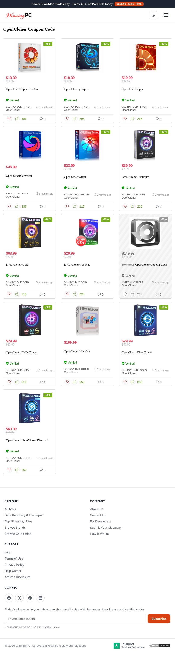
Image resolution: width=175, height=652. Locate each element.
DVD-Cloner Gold (17, 264)
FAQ (8, 552)
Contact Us (98, 515)
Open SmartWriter (75, 177)
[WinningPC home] (19, 15)
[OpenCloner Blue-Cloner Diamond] (29, 408)
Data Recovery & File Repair (24, 515)
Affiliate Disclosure (17, 577)
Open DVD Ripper (133, 89)
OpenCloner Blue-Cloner (137, 352)
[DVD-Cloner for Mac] (87, 233)
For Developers (100, 521)
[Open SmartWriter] (87, 145)
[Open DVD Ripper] (145, 57)
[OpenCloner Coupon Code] (145, 233)
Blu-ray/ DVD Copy (133, 194)
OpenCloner (13, 109)
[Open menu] (166, 15)
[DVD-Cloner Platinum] (145, 145)
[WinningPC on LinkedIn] (40, 598)
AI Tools (10, 509)
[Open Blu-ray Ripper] (87, 57)
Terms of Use (14, 558)
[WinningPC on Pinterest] (30, 598)
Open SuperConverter (19, 175)
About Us (96, 509)
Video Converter (17, 193)
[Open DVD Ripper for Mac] (29, 57)
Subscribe (159, 618)
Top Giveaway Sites (18, 521)
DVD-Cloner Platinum (135, 177)
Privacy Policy (14, 564)
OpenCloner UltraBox (77, 351)
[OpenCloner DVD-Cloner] (29, 320)
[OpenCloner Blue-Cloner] (145, 320)
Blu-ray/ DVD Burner (77, 194)
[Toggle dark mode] (153, 15)
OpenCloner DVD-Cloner (21, 352)
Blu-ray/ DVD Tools (76, 369)
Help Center (13, 571)
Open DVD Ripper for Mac (22, 89)
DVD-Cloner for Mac (77, 264)
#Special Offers (132, 282)
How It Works (99, 533)
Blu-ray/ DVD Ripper (18, 106)
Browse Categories (18, 533)
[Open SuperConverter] (29, 145)
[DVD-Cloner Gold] (29, 233)
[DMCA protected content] (159, 646)
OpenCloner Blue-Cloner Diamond (27, 440)
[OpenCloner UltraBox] (87, 320)
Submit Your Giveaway (106, 527)
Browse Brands (15, 527)
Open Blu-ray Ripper (76, 89)
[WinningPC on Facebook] (9, 598)
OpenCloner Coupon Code (151, 264)
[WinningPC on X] (19, 598)
